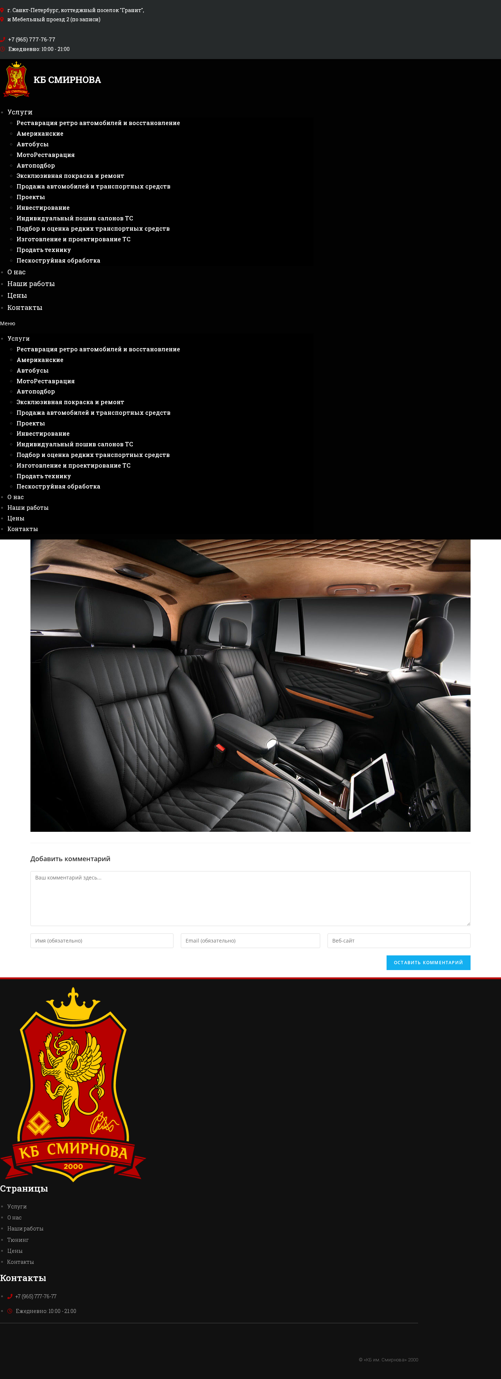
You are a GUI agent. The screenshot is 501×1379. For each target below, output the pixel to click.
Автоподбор (36, 165)
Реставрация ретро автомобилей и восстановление (98, 123)
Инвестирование (43, 207)
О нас (16, 271)
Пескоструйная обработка (58, 260)
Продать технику (44, 249)
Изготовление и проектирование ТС (74, 239)
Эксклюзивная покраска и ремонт (70, 175)
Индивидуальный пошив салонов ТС (75, 218)
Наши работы (31, 283)
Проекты (31, 197)
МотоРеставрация (46, 154)
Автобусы (33, 144)
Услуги (20, 111)
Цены (17, 295)
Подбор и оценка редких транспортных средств (93, 228)
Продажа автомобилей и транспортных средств (94, 186)
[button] (157, 323)
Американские (40, 133)
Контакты (25, 307)
